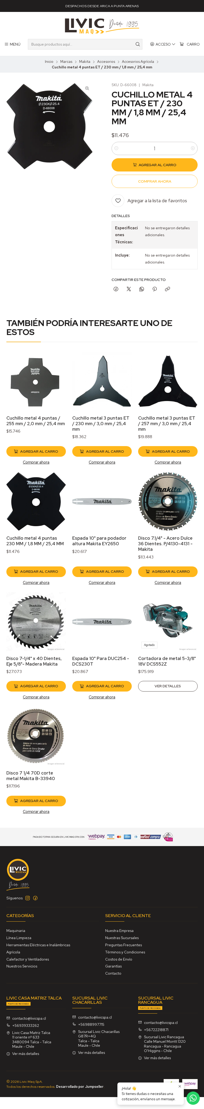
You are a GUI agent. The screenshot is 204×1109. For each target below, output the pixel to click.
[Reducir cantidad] (116, 148)
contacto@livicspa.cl (29, 1018)
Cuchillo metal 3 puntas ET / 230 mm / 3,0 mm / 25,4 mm (100, 423)
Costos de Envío (118, 959)
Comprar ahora (36, 462)
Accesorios (106, 62)
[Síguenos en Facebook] (35, 898)
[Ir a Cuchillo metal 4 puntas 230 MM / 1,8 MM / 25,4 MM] (36, 501)
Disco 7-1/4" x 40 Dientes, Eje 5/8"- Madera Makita (34, 661)
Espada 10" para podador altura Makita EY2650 (99, 541)
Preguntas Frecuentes (123, 945)
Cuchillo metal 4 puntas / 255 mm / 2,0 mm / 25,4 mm (35, 420)
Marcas (66, 62)
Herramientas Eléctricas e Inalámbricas (38, 945)
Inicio (49, 62)
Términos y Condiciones (125, 952)
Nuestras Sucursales (122, 937)
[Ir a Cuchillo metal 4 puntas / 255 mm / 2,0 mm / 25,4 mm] (36, 381)
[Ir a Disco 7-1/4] (36, 622)
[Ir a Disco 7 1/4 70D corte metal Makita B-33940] (36, 736)
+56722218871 (156, 1029)
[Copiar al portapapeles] (167, 289)
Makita (84, 62)
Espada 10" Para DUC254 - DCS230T (100, 661)
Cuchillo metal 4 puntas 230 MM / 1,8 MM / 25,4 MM (35, 541)
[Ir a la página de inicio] (102, 26)
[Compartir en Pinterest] (154, 289)
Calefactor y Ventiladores (27, 959)
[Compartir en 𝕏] (128, 289)
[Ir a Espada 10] (102, 501)
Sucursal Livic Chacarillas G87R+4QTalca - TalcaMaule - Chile (99, 1038)
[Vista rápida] (56, 388)
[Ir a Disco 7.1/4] (168, 501)
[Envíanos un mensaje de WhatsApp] (193, 1098)
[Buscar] (137, 44)
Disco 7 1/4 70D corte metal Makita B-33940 (30, 775)
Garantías (113, 966)
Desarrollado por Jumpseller (80, 1086)
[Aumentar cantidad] (192, 148)
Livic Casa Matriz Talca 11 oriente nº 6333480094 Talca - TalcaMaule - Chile (31, 1039)
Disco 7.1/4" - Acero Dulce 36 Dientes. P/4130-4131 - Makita (165, 543)
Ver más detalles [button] (25, 1053)
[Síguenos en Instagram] (27, 898)
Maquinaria (15, 930)
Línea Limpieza (18, 937)
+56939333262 (25, 1025)
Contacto (113, 973)
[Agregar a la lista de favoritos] (56, 374)
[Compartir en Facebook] (116, 289)
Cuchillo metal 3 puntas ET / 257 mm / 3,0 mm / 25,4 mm (166, 423)
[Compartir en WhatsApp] (141, 289)
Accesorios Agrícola (138, 62)
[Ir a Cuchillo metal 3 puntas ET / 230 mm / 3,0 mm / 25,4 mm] (102, 381)
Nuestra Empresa (119, 930)
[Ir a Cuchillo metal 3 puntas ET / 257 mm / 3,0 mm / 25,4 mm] (168, 381)
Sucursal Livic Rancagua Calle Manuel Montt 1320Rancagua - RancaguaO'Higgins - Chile (165, 1044)
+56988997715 (91, 1024)
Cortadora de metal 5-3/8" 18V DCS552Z (167, 661)
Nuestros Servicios (21, 966)
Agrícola (13, 952)
